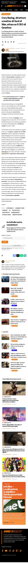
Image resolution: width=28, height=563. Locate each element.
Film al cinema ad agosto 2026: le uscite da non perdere (17, 346)
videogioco (5, 151)
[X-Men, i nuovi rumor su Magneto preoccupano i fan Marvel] (5, 301)
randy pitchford (17, 214)
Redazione (6, 522)
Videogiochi (6, 14)
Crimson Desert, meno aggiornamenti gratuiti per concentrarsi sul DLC (10, 400)
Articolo (7, 484)
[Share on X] (5, 42)
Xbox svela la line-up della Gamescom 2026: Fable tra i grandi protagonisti (18, 337)
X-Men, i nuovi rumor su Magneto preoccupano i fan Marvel (17, 301)
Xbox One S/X (6, 212)
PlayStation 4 (16, 210)
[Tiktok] (20, 551)
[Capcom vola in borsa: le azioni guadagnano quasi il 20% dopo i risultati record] (5, 355)
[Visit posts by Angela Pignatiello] (3, 261)
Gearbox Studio (19, 208)
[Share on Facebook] (3, 42)
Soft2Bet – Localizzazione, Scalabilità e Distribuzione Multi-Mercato (13, 492)
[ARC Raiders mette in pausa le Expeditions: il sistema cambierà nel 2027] (5, 311)
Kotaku (17, 118)
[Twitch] (17, 551)
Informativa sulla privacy (7, 248)
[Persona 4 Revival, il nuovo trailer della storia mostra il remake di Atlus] (14, 465)
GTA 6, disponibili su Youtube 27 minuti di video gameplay (12, 425)
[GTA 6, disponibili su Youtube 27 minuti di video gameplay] (14, 414)
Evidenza (4, 210)
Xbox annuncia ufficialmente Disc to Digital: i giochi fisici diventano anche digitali (13, 450)
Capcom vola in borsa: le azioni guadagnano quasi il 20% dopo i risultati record (18, 355)
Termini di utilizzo (17, 245)
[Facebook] (3, 551)
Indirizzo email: (6, 235)
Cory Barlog (9, 208)
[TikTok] (13, 551)
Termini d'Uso (12, 2)
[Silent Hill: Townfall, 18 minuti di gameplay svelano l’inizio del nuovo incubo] (5, 290)
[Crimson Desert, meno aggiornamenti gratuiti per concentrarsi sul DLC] (14, 388)
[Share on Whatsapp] (8, 42)
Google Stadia (6, 214)
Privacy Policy (5, 2)
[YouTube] (6, 551)
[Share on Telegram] (11, 42)
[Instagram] (10, 551)
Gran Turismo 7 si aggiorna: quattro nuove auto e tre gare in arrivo (18, 321)
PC (9, 210)
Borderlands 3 (15, 212)
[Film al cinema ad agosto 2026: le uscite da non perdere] (5, 346)
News (7, 49)
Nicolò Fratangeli (7, 404)
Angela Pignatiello (11, 48)
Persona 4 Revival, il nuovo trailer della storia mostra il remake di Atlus (13, 476)
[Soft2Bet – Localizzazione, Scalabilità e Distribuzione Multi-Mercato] (14, 505)
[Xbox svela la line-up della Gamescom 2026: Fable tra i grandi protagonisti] (5, 337)
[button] (23, 2)
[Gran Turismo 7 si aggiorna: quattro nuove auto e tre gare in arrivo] (5, 322)
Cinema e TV (14, 305)
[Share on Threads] (14, 42)
